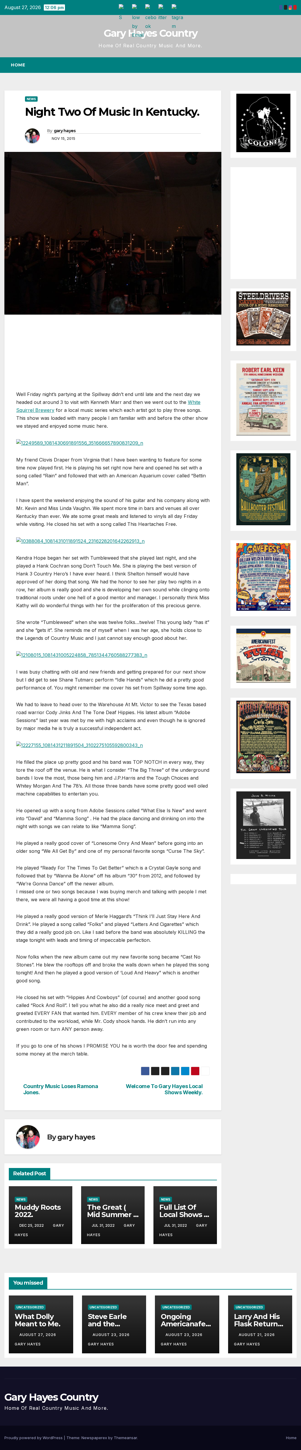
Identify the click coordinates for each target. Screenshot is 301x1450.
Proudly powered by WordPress (34, 1437)
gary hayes (65, 130)
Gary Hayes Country (150, 33)
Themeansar (125, 1437)
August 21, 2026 (257, 1334)
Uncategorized (30, 1307)
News (31, 99)
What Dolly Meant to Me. (37, 1320)
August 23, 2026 (112, 1334)
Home (18, 65)
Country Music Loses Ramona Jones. (60, 1089)
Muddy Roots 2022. (38, 1211)
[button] (281, 65)
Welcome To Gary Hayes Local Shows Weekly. (164, 1089)
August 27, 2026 (38, 1334)
